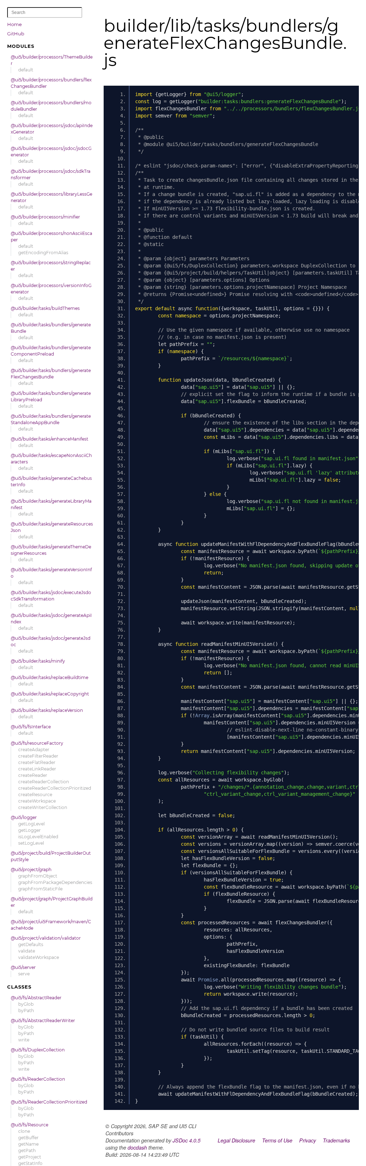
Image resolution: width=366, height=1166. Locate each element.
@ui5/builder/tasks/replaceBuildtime (49, 677)
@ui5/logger (24, 817)
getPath (27, 1150)
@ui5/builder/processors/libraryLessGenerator (51, 197)
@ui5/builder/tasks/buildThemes (45, 308)
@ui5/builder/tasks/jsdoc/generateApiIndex (51, 618)
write (23, 1039)
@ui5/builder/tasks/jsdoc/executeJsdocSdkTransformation (51, 596)
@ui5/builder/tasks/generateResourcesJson (52, 527)
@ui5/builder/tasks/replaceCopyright (50, 694)
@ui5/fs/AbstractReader (36, 997)
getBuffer (28, 1137)
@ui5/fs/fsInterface (31, 726)
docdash (137, 1147)
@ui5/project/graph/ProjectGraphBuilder (52, 902)
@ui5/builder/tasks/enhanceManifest (49, 439)
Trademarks (336, 1140)
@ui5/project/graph (31, 869)
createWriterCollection (42, 807)
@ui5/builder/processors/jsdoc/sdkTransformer (50, 174)
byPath (26, 1010)
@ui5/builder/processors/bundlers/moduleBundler (51, 106)
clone (24, 1131)
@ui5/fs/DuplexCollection (38, 1049)
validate (26, 951)
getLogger (29, 830)
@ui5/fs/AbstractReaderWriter (43, 1020)
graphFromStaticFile (40, 888)
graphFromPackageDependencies (55, 882)
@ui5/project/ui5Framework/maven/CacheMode (51, 925)
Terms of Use (277, 1140)
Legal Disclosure (236, 1140)
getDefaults (30, 944)
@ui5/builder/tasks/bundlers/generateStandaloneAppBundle (51, 419)
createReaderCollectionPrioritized (54, 788)
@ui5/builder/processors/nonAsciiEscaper (51, 236)
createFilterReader (38, 756)
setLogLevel (31, 843)
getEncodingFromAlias (43, 252)
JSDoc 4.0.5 (187, 1140)
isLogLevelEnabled (38, 836)
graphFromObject (37, 876)
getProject (29, 1157)
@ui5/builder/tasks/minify (38, 661)
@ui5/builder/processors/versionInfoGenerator (51, 289)
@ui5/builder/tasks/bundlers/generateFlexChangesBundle (51, 374)
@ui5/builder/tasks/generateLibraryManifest (51, 504)
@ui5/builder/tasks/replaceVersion (47, 710)
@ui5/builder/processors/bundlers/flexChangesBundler (51, 83)
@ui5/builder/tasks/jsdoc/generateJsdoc (50, 641)
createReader (32, 775)
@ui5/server (23, 967)
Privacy (307, 1140)
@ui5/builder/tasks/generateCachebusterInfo (51, 481)
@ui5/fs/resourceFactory (37, 743)
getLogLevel (31, 823)
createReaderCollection (43, 781)
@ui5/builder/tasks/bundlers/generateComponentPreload (51, 351)
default (25, 69)
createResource (35, 794)
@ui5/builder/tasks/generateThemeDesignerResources (51, 550)
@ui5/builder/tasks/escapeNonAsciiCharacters (51, 458)
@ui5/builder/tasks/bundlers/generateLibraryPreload (51, 396)
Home (14, 24)
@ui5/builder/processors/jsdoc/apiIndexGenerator (52, 129)
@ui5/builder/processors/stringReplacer (51, 266)
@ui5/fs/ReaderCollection (38, 1079)
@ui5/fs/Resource (29, 1124)
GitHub (15, 33)
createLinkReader (37, 769)
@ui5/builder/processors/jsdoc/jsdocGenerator (51, 151)
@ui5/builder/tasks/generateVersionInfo (51, 573)
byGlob (26, 1004)
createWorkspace (37, 801)
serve (24, 973)
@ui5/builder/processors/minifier (45, 217)
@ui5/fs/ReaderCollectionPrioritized (49, 1102)
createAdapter (33, 749)
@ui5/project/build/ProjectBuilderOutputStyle (51, 856)
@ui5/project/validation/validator (46, 938)
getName (28, 1144)
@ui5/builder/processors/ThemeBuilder (52, 60)
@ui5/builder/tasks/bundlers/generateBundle (51, 328)
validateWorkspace (38, 957)
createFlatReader (36, 762)
